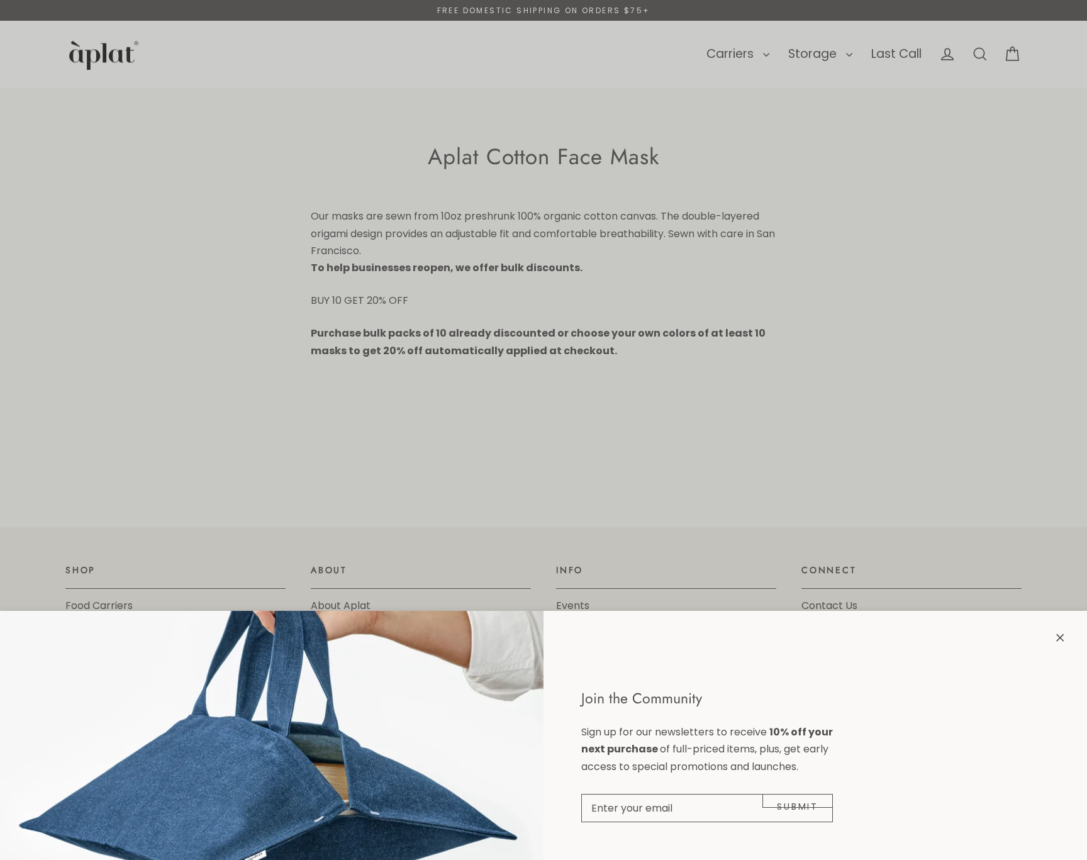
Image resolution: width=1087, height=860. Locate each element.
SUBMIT (797, 804)
